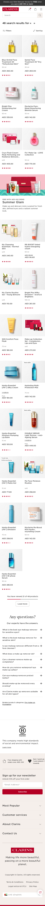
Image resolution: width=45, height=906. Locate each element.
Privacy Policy (32, 892)
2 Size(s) (5, 392)
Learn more (6, 747)
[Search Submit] (40, 15)
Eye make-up (30, 702)
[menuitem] (29, 9)
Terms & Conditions (14, 892)
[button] (22, 631)
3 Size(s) (28, 440)
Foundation (6, 704)
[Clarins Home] (10, 9)
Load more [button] (22, 604)
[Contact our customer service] (40, 892)
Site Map (33, 897)
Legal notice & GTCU (17, 897)
